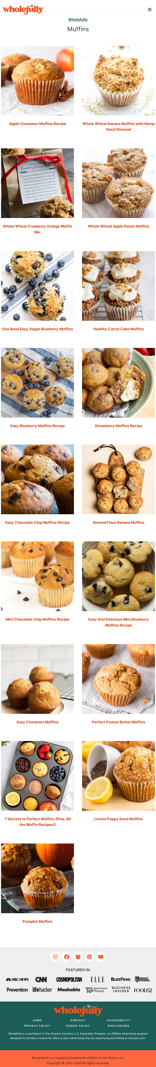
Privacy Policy (37, 1025)
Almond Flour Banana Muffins (118, 522)
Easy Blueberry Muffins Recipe (37, 426)
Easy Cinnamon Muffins (37, 722)
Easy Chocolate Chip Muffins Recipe (37, 522)
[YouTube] (101, 957)
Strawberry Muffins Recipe (118, 426)
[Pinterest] (89, 957)
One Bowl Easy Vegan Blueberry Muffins (37, 329)
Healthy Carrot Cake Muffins (118, 329)
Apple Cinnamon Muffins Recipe (37, 124)
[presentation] (37, 79)
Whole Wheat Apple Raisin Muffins (118, 226)
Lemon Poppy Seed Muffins (118, 819)
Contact (78, 1020)
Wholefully (78, 19)
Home (37, 1020)
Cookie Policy (78, 1025)
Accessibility (118, 1020)
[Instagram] (55, 957)
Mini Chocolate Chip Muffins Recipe (37, 619)
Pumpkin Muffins (37, 921)
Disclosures (119, 1025)
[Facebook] (67, 957)
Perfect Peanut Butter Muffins (118, 722)
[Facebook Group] (78, 957)
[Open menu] (149, 9)
